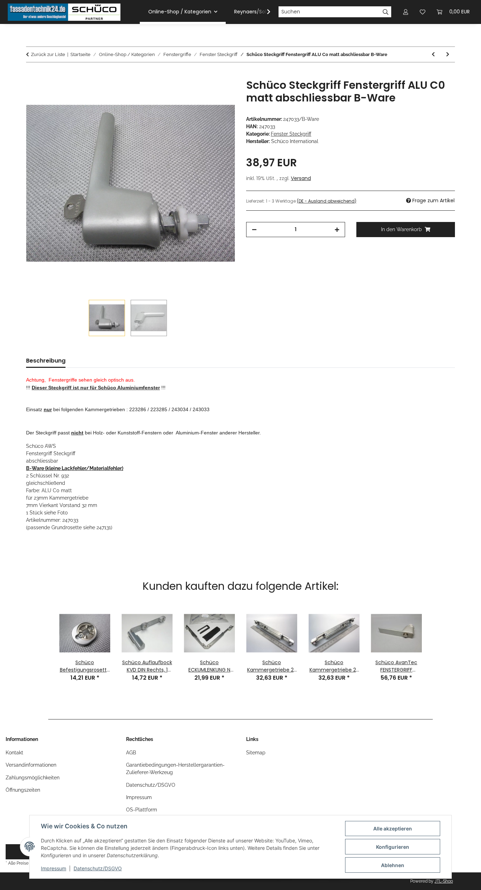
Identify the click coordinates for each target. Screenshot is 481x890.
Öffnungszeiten (23, 790)
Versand (301, 178)
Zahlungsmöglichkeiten (33, 777)
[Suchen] (386, 12)
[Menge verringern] (254, 229)
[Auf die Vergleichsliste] (202, 92)
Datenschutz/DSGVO (98, 868)
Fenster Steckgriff (291, 134)
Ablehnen (392, 865)
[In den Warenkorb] (31, 75)
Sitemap (256, 752)
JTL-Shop (444, 881)
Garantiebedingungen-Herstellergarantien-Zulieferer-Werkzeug (175, 768)
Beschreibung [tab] (45, 361)
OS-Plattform (141, 809)
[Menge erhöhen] (337, 229)
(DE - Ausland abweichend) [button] (326, 201)
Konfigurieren (392, 847)
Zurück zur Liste (48, 54)
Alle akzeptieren (392, 829)
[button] (264, 12)
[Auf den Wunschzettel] (220, 92)
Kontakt (14, 752)
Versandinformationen (31, 765)
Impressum (53, 868)
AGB (131, 752)
